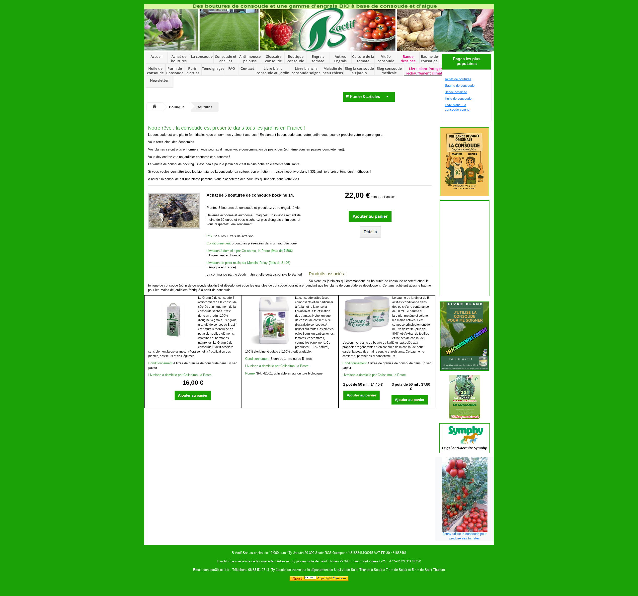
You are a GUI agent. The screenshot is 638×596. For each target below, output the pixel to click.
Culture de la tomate (363, 58)
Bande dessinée (408, 58)
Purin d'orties (192, 70)
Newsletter (159, 80)
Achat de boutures (179, 58)
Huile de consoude (155, 70)
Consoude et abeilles (226, 58)
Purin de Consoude (174, 70)
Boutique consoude (295, 58)
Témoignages (213, 68)
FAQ (231, 68)
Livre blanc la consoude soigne (306, 70)
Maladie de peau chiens (332, 70)
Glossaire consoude (273, 58)
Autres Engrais (340, 58)
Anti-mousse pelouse (250, 58)
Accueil (156, 56)
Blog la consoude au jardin (359, 70)
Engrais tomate (318, 58)
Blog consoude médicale (389, 70)
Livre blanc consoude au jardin (272, 70)
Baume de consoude (429, 58)
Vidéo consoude (386, 58)
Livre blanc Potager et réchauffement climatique (428, 71)
